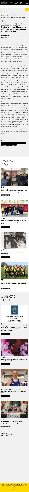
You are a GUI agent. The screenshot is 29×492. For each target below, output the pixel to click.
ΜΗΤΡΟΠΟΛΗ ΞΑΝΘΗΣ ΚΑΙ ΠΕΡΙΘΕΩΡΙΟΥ (18, 143)
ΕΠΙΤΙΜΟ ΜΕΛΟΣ (5, 143)
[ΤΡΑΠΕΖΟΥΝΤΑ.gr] (12, 3)
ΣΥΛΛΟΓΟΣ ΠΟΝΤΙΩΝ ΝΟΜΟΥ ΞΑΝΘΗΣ (9, 145)
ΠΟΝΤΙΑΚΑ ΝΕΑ (5, 35)
